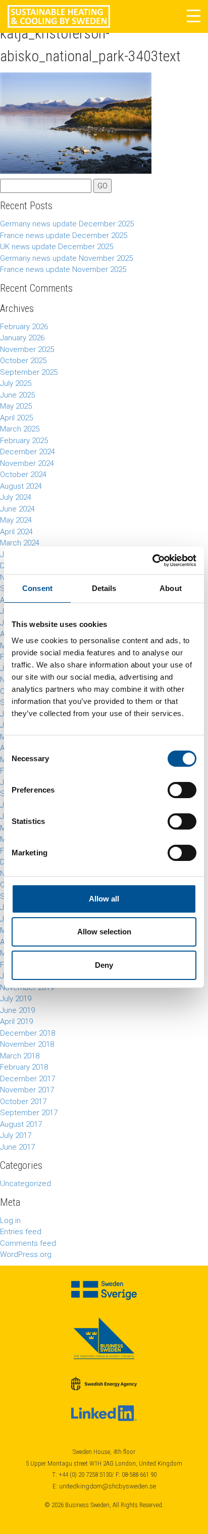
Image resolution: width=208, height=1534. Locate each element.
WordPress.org (25, 1254)
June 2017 (17, 1147)
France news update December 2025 (63, 235)
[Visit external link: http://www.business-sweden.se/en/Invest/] (104, 1338)
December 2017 (27, 1078)
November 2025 (27, 349)
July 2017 (15, 1135)
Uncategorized (25, 1183)
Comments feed (28, 1243)
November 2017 (27, 1089)
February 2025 (24, 440)
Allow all (104, 898)
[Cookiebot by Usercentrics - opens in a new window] (152, 560)
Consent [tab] (37, 588)
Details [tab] (104, 588)
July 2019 (15, 998)
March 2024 (19, 542)
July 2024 (15, 497)
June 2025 (17, 395)
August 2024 (21, 486)
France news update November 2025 (63, 269)
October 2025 (23, 360)
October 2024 (23, 474)
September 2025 (29, 372)
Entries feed (20, 1231)
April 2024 (16, 531)
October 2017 (23, 1101)
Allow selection (104, 931)
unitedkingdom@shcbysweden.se (107, 1486)
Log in (10, 1220)
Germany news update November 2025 (66, 258)
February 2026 (24, 326)
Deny (104, 965)
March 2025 (19, 429)
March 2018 (19, 1055)
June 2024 (17, 509)
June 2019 (17, 1010)
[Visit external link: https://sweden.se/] (104, 1290)
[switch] (182, 790)
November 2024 (27, 463)
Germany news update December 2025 (67, 223)
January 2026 (22, 337)
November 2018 (27, 1044)
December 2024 (27, 451)
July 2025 (15, 383)
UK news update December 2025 (56, 246)
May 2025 (16, 406)
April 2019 (16, 1021)
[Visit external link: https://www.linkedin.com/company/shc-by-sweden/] (104, 1413)
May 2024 (16, 520)
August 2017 (21, 1124)
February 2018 (24, 1067)
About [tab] (171, 588)
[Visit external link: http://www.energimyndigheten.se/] (104, 1383)
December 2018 (27, 1033)
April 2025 (16, 417)
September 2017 (29, 1112)
